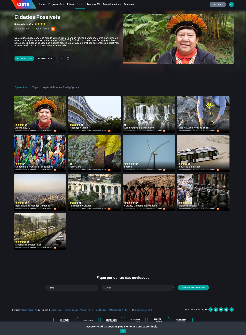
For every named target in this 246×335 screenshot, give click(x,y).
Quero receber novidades (193, 287)
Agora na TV (93, 4)
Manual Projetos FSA (89, 310)
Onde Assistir (26, 58)
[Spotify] (226, 309)
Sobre (42, 4)
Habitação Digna (79, 127)
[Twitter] (231, 309)
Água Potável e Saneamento (139, 127)
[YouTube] (221, 309)
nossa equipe (56, 310)
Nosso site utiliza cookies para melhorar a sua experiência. (123, 326)
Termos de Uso (71, 310)
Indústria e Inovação (190, 166)
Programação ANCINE (142, 310)
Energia (128, 166)
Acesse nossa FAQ (29, 310)
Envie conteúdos (112, 4)
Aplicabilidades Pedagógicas (61, 87)
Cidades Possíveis (37, 17)
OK (123, 331)
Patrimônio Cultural (80, 205)
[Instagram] (216, 309)
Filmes (70, 4)
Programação (55, 4)
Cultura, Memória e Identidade (140, 205)
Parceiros (129, 4)
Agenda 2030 (22, 127)
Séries (80, 4)
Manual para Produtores (121, 310)
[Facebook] (210, 309)
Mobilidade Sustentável (28, 244)
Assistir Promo (47, 58)
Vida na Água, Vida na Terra (193, 127)
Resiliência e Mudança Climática (32, 205)
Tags (35, 87)
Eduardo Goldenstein (38, 131)
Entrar (217, 4)
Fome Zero (75, 166)
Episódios (21, 87)
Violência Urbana (188, 205)
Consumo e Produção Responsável (34, 166)
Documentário (21, 131)
